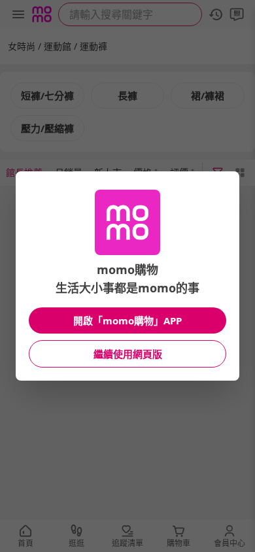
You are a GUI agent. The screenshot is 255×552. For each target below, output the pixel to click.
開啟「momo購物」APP (127, 320)
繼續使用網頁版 (128, 353)
